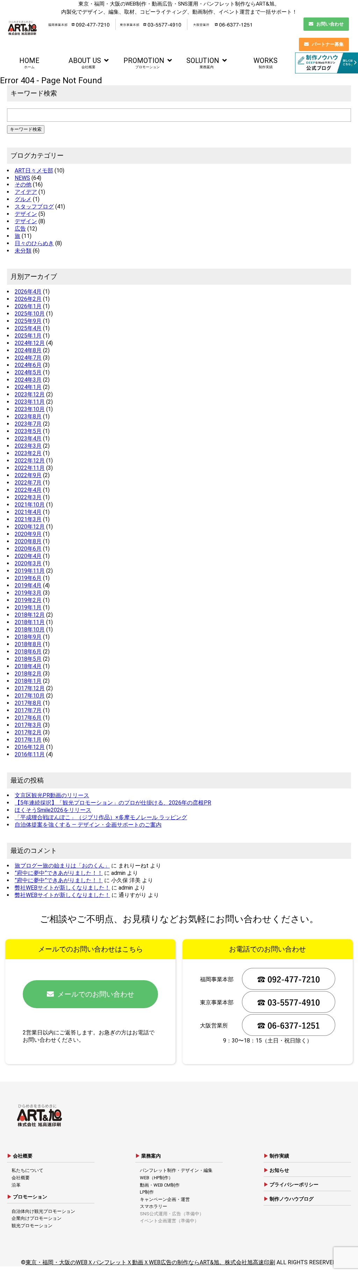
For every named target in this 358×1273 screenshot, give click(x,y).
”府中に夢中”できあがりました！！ (59, 873)
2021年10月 (30, 504)
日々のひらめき (34, 243)
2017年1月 (28, 739)
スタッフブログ (34, 206)
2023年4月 (28, 438)
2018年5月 (28, 659)
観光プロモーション (32, 1225)
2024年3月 (28, 379)
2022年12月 (30, 460)
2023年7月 (28, 423)
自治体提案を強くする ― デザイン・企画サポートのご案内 (88, 824)
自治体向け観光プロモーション (43, 1211)
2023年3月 (28, 446)
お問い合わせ (330, 24)
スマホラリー (153, 1206)
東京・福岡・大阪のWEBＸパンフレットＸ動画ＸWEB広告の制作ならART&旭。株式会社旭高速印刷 (150, 1262)
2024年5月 (28, 372)
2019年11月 (30, 570)
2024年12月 (30, 343)
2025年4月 (28, 328)
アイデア (26, 192)
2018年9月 (28, 637)
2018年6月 (28, 651)
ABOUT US (85, 62)
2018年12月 (30, 614)
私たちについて (27, 1170)
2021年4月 (28, 512)
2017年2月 (28, 732)
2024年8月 (28, 350)
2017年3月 (28, 725)
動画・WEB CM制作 (160, 1185)
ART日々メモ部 (34, 170)
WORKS (265, 62)
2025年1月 (28, 335)
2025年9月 (28, 321)
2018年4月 (28, 666)
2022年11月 (30, 468)
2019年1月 (28, 607)
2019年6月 (28, 578)
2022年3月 (28, 497)
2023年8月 (28, 416)
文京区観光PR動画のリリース (52, 795)
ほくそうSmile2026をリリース (53, 810)
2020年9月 (28, 534)
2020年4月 (28, 556)
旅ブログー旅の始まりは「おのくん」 (62, 865)
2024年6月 (28, 365)
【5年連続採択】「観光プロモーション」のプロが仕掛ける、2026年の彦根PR (113, 802)
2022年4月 (28, 490)
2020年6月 (28, 548)
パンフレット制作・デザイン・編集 (176, 1170)
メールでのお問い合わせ (95, 994)
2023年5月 (28, 431)
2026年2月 (28, 299)
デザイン (26, 214)
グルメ (23, 199)
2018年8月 (28, 644)
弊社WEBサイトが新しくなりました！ (62, 887)
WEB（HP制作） (156, 1177)
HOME (29, 62)
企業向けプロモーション (37, 1218)
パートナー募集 (328, 44)
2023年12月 (30, 394)
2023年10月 (30, 409)
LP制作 (147, 1192)
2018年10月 (30, 629)
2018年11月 (30, 622)
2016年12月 (30, 747)
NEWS (22, 178)
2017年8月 (28, 703)
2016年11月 (30, 754)
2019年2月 (28, 600)
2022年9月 (28, 475)
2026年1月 (28, 306)
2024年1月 (28, 387)
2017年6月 (28, 717)
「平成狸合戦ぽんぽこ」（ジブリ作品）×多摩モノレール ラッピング (101, 817)
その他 (23, 184)
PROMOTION (143, 62)
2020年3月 (28, 563)
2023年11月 (30, 401)
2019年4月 (28, 585)
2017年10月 (30, 695)
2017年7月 (28, 710)
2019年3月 (28, 592)
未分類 (23, 250)
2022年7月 (28, 482)
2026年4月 (28, 291)
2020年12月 (30, 526)
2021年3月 (28, 519)
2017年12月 (30, 688)
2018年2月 (28, 673)
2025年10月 (30, 313)
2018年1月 (28, 681)
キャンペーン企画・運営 (165, 1199)
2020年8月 (28, 541)
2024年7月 (28, 357)
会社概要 (21, 1177)
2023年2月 (28, 453)
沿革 (16, 1185)
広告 (20, 228)
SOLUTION (202, 62)
